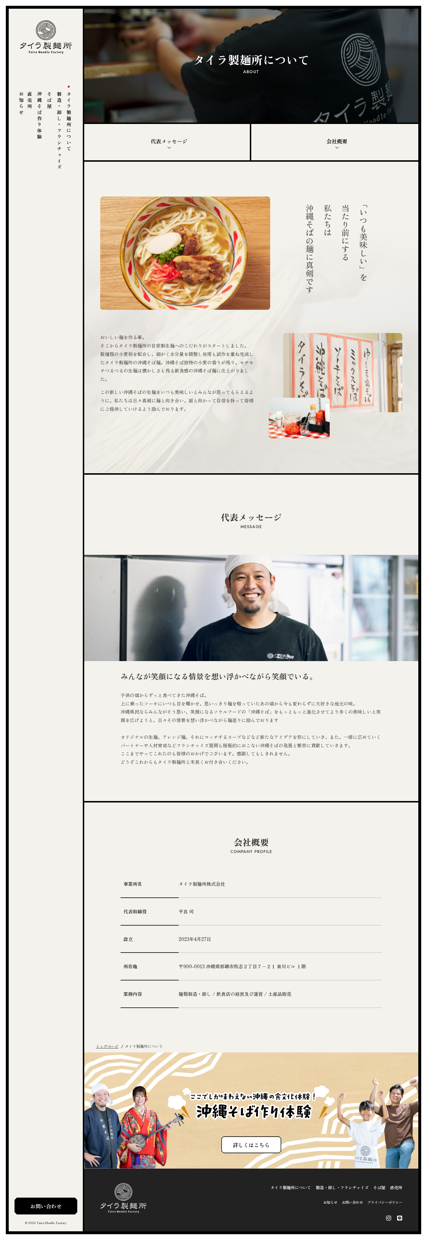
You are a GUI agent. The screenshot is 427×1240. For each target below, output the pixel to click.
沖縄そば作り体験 (39, 115)
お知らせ (21, 103)
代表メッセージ (169, 141)
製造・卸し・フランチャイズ (59, 131)
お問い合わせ (46, 1206)
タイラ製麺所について (68, 121)
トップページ (107, 1046)
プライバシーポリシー (384, 1202)
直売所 (29, 100)
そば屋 (49, 100)
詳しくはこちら (251, 1145)
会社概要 (336, 141)
